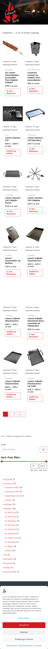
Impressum (38, 645)
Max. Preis (43, 470)
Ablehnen (24, 632)
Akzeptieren (24, 625)
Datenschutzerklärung (26, 645)
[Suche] (43, 449)
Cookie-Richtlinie (11, 645)
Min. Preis (34, 470)
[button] (44, 12)
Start (2, 436)
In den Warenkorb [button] (11, 92)
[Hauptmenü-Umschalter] (38, 12)
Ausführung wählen (11, 152)
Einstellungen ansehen (24, 639)
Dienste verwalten (23, 618)
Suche (3, 445)
